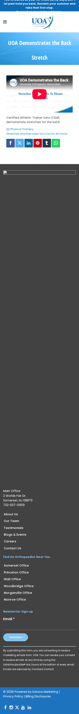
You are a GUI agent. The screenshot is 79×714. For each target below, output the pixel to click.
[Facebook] (10, 143)
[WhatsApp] (56, 143)
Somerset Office (16, 565)
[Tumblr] (47, 143)
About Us (11, 514)
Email (9, 619)
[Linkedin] (28, 143)
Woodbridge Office (18, 586)
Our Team (11, 521)
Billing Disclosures (38, 696)
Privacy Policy (13, 696)
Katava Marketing (45, 692)
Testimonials (13, 528)
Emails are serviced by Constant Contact (28, 669)
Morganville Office (18, 593)
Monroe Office (15, 599)
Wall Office (12, 579)
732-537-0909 (14, 505)
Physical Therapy (21, 129)
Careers (10, 541)
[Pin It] (37, 143)
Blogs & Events (15, 535)
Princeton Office (16, 572)
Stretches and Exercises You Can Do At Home (36, 133)
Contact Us (12, 548)
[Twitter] (19, 143)
